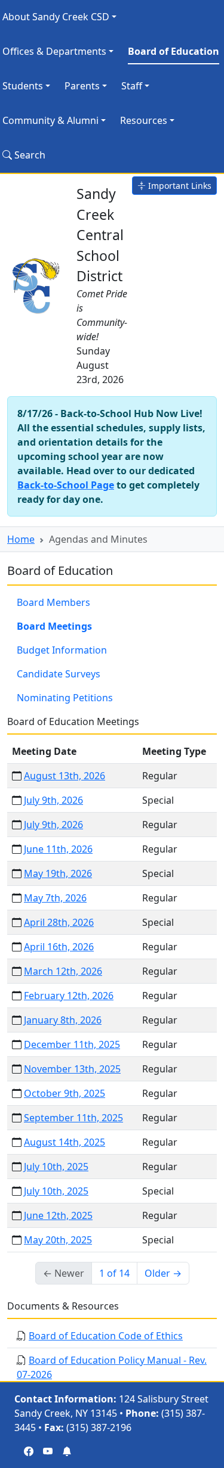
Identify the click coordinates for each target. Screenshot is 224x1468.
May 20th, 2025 (58, 1239)
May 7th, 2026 (55, 897)
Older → (163, 1273)
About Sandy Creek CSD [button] (55, 16)
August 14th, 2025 (64, 1142)
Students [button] (22, 85)
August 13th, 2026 (64, 775)
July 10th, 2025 (56, 1166)
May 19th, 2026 (58, 873)
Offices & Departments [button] (54, 51)
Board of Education (173, 51)
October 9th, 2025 (64, 1093)
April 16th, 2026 (59, 946)
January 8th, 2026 (63, 1020)
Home (21, 539)
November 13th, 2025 (72, 1068)
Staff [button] (131, 85)
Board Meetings (54, 626)
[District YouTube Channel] (48, 1451)
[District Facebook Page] (28, 1451)
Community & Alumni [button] (50, 120)
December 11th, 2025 (72, 1044)
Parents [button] (82, 85)
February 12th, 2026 (68, 995)
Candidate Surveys (58, 673)
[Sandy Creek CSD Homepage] (37, 284)
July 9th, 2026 (53, 800)
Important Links (178, 185)
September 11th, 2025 (73, 1117)
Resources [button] (143, 120)
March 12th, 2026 (63, 971)
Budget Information (62, 650)
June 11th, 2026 (58, 849)
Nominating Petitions (65, 697)
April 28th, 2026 (59, 922)
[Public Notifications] (67, 1451)
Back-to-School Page (65, 485)
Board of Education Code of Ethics (106, 1335)
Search (28, 154)
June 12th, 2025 (58, 1215)
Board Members (53, 602)
